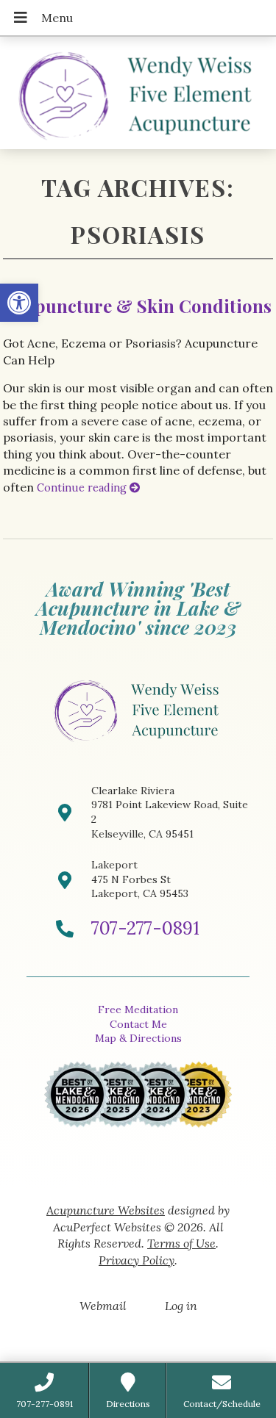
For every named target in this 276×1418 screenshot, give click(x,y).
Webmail (103, 1305)
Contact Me (138, 1024)
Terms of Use (181, 1243)
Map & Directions (138, 1038)
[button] (19, 303)
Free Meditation (138, 1009)
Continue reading (83, 487)
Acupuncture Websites (105, 1210)
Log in (181, 1305)
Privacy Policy (136, 1260)
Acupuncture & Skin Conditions (137, 305)
